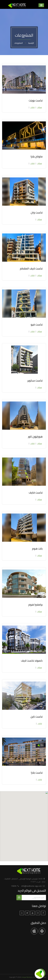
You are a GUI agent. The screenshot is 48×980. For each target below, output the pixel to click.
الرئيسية (31, 43)
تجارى (32, 107)
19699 (13, 886)
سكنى (39, 107)
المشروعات (18, 43)
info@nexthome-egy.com (31, 886)
